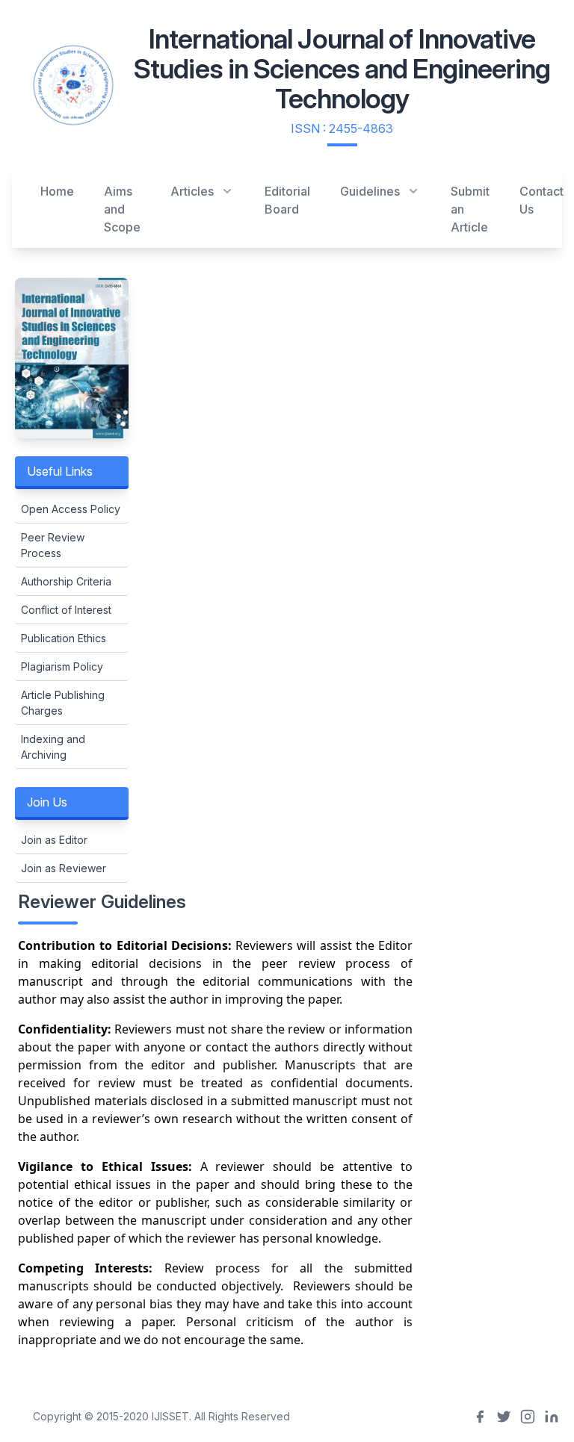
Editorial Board (287, 200)
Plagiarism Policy (62, 666)
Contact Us (541, 200)
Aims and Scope (122, 209)
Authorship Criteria (66, 581)
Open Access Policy (70, 509)
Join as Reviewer (63, 868)
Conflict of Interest (66, 609)
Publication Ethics (63, 638)
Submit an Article (470, 209)
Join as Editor (54, 839)
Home (57, 191)
